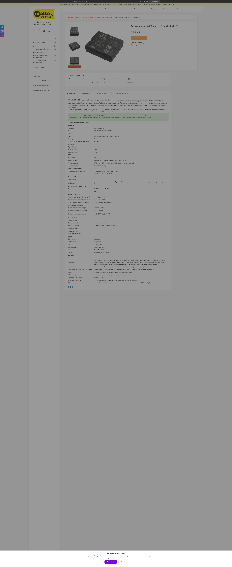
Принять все (110, 562)
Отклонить (124, 562)
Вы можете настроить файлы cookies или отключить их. (115, 558)
